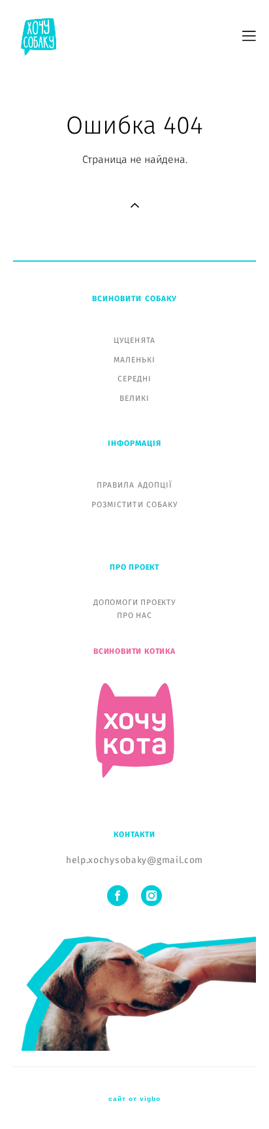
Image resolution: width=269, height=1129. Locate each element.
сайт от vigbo (134, 1099)
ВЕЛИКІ (134, 398)
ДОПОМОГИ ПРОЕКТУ (134, 602)
